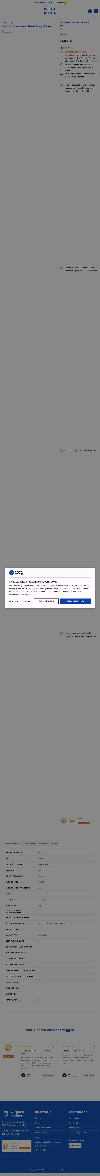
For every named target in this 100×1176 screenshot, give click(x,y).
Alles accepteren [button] (75, 601)
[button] (20, 601)
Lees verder (25, 594)
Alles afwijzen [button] (46, 601)
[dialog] (50, 588)
